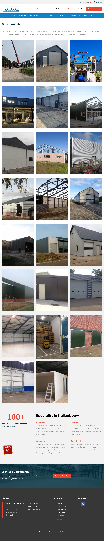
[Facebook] (83, 504)
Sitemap (59, 519)
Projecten (71, 9)
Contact (81, 9)
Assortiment (49, 9)
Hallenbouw (60, 9)
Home (39, 9)
